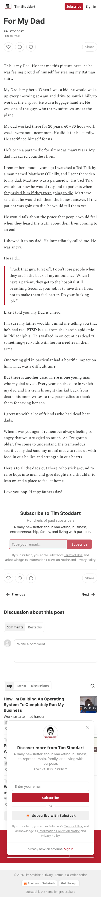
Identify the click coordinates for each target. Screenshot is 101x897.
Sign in (91, 6)
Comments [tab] (15, 627)
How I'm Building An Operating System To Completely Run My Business (34, 705)
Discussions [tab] (40, 686)
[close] (87, 727)
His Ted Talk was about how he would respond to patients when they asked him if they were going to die (48, 186)
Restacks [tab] (35, 627)
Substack (31, 892)
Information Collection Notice (59, 831)
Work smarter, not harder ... (26, 716)
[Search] (92, 686)
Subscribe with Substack (54, 815)
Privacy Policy (50, 835)
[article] (50, 713)
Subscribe (73, 6)
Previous (18, 594)
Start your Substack (41, 883)
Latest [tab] (21, 686)
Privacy (48, 875)
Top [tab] (9, 686)
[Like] (8, 47)
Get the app (69, 883)
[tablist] (24, 627)
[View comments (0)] (19, 47)
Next (85, 594)
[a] (89, 704)
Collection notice (76, 875)
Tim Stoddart (14, 31)
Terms (59, 875)
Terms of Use (73, 826)
